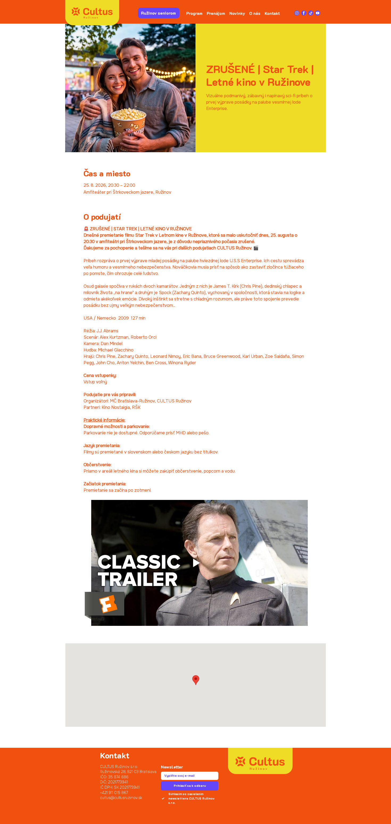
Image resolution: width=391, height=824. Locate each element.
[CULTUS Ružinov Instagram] (297, 13)
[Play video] (196, 563)
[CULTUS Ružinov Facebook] (304, 13)
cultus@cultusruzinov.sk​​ (121, 797)
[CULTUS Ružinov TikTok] (310, 13)
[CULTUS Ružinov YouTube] (317, 13)
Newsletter (172, 767)
